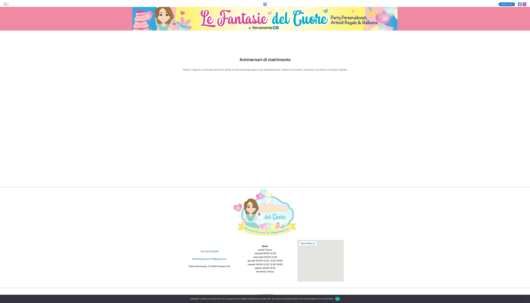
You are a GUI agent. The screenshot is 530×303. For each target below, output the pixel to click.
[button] (507, 4)
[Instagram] (524, 4)
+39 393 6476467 (209, 251)
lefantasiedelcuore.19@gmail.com (209, 258)
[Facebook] (520, 4)
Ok (337, 299)
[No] (526, 298)
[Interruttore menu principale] (265, 4)
